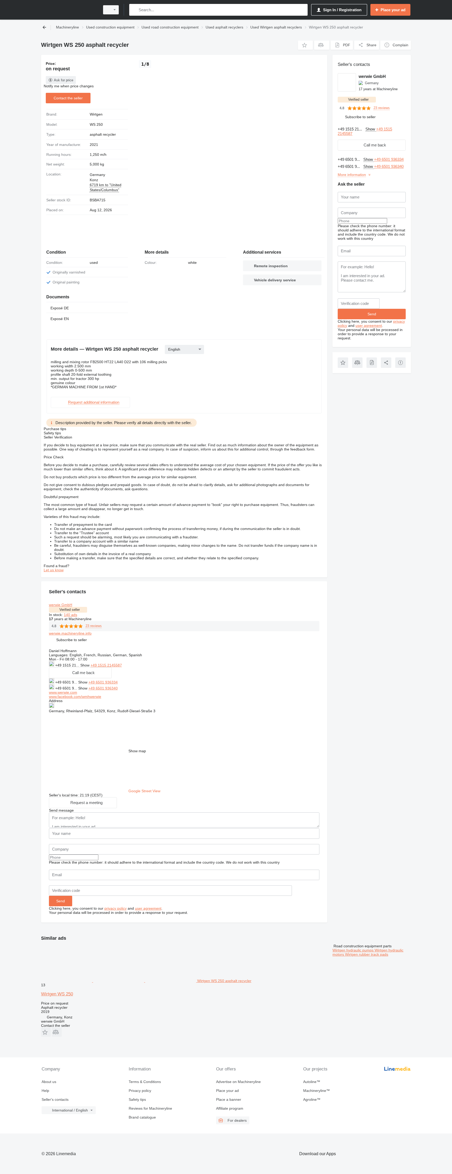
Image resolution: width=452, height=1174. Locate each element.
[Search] (134, 10)
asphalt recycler (103, 134)
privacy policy (115, 908)
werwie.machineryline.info (70, 633)
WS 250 (96, 124)
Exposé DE (59, 308)
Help (45, 1090)
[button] (305, 45)
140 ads (70, 615)
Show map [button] (137, 751)
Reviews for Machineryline (150, 1108)
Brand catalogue (142, 1117)
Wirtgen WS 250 (57, 993)
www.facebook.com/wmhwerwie (75, 696)
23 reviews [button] (94, 626)
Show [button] (85, 665)
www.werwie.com (63, 692)
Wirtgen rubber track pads (366, 954)
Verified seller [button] (69, 610)
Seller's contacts (55, 1099)
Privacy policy (140, 1090)
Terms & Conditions (145, 1082)
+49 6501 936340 (103, 688)
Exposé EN (59, 319)
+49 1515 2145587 (106, 665)
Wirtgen (96, 114)
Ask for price (63, 80)
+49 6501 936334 (103, 682)
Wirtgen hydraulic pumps (353, 950)
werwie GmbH (60, 605)
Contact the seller (68, 98)
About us (49, 1082)
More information (352, 175)
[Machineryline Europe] (69, 9)
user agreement (148, 908)
